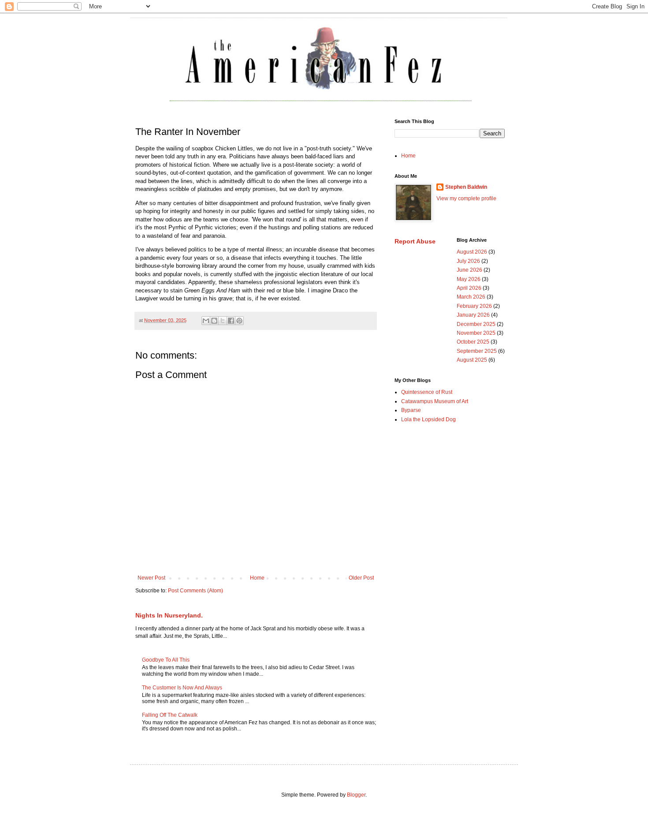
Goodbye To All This (166, 660)
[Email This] (205, 320)
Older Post (361, 578)
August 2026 (472, 252)
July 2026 (468, 261)
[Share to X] (222, 320)
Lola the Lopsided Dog (428, 419)
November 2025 (476, 333)
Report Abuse (415, 241)
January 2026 (473, 315)
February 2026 (474, 306)
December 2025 (476, 324)
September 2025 (477, 351)
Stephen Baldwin (466, 187)
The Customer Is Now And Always (182, 688)
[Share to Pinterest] (239, 320)
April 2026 (469, 288)
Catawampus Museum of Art (434, 401)
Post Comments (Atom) (195, 591)
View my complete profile (466, 198)
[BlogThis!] (214, 320)
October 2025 (473, 342)
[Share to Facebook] (231, 320)
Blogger (356, 795)
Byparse (411, 410)
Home (257, 578)
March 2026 (471, 297)
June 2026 (469, 270)
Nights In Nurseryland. (169, 615)
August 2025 (472, 360)
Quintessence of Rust (426, 392)
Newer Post (151, 578)
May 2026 (468, 279)
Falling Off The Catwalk (169, 715)
